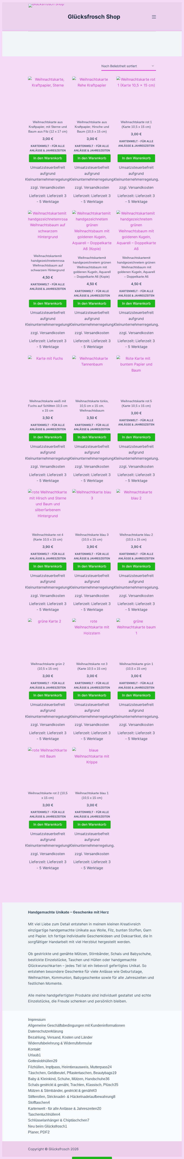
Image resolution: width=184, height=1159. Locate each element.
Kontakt (34, 1049)
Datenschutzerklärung (45, 1031)
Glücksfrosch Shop (94, 16)
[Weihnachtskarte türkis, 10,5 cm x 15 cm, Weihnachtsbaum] (92, 375)
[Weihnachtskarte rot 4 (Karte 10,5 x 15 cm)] (48, 509)
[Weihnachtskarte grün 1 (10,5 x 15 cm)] (136, 638)
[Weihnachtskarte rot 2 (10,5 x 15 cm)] (48, 767)
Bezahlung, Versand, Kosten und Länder (60, 1037)
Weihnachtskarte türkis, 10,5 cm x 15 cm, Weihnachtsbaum (92, 405)
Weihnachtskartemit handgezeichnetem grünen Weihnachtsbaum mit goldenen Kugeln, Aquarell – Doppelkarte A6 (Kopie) (92, 267)
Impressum (37, 1020)
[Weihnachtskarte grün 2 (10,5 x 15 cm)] (48, 638)
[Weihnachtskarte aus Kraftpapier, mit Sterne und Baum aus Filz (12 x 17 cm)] (48, 96)
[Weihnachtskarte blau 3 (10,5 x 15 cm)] (92, 509)
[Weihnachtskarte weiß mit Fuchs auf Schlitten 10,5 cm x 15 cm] (48, 375)
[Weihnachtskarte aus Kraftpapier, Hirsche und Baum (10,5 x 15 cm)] (92, 96)
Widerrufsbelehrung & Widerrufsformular (60, 1043)
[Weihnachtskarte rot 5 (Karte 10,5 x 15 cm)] (136, 375)
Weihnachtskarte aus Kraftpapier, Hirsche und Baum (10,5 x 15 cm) (92, 126)
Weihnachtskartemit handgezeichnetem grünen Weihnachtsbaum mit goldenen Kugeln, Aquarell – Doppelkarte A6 (136, 267)
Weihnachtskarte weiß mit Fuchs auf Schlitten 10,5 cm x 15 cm (48, 405)
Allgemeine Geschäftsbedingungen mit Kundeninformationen (76, 1025)
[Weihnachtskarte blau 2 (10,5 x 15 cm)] (136, 509)
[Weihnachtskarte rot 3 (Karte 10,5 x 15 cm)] (92, 638)
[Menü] (154, 17)
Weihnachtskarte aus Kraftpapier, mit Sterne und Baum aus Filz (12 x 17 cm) (47, 126)
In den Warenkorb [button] (47, 158)
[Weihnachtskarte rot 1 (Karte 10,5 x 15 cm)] (136, 96)
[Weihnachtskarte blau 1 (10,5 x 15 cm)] (92, 767)
